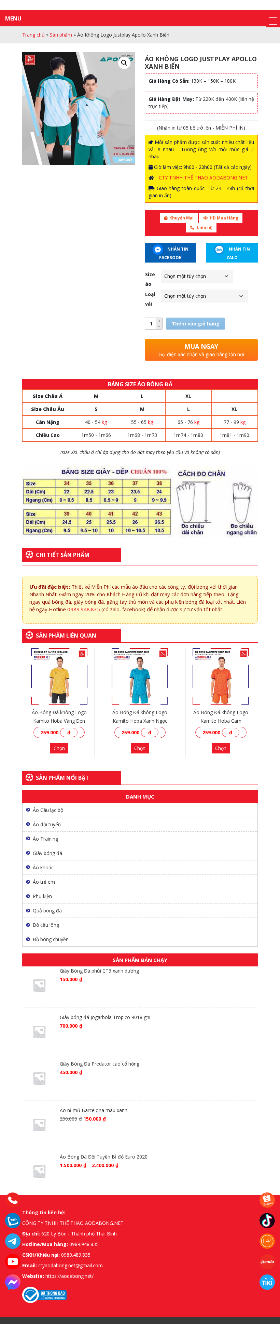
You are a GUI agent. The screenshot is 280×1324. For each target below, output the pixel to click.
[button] (124, 63)
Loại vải (150, 299)
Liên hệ (204, 227)
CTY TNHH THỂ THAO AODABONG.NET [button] (203, 177)
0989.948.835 (83, 609)
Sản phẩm (61, 34)
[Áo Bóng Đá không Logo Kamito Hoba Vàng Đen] (59, 676)
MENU (13, 18)
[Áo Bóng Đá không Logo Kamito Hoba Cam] (221, 676)
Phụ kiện (42, 896)
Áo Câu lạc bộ (48, 810)
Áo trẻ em (44, 882)
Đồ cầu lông (46, 925)
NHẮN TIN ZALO (238, 253)
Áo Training (45, 838)
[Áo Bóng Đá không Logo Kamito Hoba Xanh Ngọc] (140, 676)
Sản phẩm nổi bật (62, 777)
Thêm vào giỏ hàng (196, 323)
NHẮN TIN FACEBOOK (173, 253)
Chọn (59, 748)
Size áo (150, 279)
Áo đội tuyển (47, 824)
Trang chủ (33, 34)
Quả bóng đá (47, 910)
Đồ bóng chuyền (51, 939)
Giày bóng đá (47, 853)
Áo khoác (43, 867)
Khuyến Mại (181, 218)
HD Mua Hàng (224, 218)
